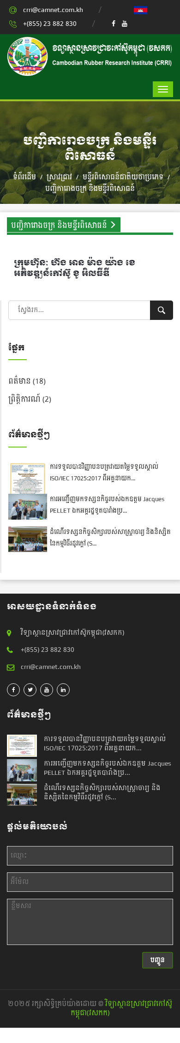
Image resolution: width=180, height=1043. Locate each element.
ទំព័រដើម (24, 177)
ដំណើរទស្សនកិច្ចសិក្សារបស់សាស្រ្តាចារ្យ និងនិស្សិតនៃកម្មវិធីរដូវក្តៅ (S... (102, 792)
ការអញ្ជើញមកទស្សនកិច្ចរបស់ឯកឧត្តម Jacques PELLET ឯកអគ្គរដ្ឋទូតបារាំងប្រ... (107, 505)
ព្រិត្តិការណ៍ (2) (29, 399)
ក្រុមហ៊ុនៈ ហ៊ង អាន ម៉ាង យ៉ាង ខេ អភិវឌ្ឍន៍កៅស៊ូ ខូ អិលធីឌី (74, 268)
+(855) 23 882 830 (50, 24)
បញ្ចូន (157, 960)
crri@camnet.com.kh (53, 10)
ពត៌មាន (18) (27, 381)
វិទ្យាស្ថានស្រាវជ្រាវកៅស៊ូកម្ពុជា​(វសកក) (122, 1008)
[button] (140, 10)
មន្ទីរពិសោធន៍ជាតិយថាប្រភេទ (124, 177)
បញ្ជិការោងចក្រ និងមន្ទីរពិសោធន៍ (90, 189)
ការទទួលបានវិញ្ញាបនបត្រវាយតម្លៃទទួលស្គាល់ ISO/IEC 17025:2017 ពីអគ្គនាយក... (104, 472)
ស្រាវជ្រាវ (59, 177)
